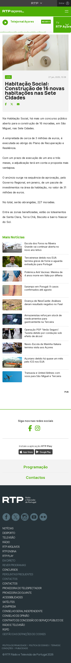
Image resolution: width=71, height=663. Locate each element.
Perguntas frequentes (17, 574)
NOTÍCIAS (7, 528)
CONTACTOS (9, 583)
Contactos (35, 477)
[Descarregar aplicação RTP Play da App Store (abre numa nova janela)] (26, 452)
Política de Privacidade (14, 645)
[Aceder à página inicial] (23, 11)
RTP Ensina (9, 551)
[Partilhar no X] (11, 104)
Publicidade (21, 648)
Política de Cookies (39, 645)
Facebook (6, 517)
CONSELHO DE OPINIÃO (15, 615)
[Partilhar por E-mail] (18, 104)
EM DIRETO (8, 560)
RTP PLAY (7, 556)
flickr (43, 517)
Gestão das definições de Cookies (24, 634)
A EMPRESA (9, 606)
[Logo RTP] (19, 500)
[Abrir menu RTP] (35, 3)
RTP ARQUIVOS (10, 547)
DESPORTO (8, 533)
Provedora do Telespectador (22, 588)
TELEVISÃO (8, 537)
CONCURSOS (10, 570)
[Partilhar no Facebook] (6, 104)
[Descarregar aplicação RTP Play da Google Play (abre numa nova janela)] (44, 452)
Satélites (8, 602)
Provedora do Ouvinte (17, 592)
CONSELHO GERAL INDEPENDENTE (22, 611)
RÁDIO (6, 542)
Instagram (25, 517)
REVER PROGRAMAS (14, 565)
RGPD (5, 629)
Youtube (34, 517)
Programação (35, 467)
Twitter (16, 517)
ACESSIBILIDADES (12, 597)
